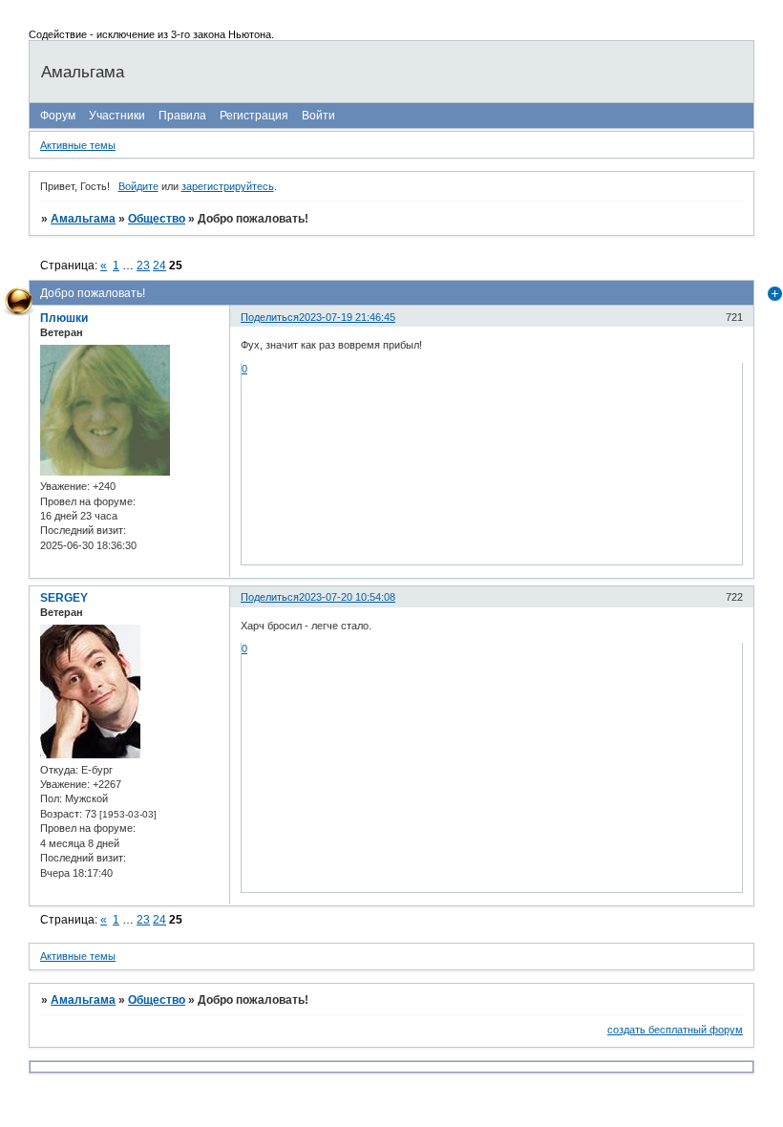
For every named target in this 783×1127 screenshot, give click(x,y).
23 (143, 265)
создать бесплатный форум (675, 1029)
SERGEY (64, 598)
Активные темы (78, 145)
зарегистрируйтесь (227, 186)
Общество (156, 218)
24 (159, 265)
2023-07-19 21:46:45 (347, 317)
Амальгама (83, 218)
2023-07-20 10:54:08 (347, 597)
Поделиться (270, 317)
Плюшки (64, 318)
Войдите (138, 186)
